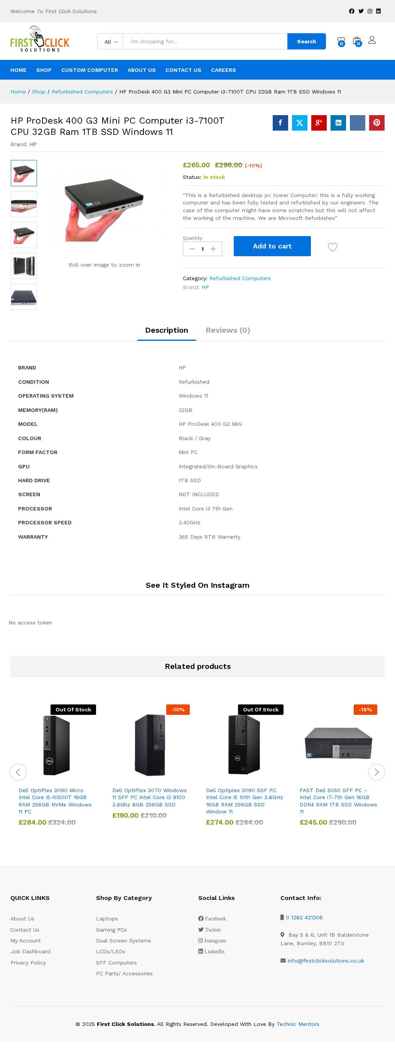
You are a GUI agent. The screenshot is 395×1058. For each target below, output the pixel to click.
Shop (44, 70)
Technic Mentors (298, 1024)
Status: (192, 177)
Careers (223, 70)
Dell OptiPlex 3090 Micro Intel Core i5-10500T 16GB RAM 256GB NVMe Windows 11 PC (55, 801)
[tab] (166, 333)
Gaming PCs (111, 930)
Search (306, 41)
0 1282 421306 (304, 917)
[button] (133, 777)
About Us (142, 70)
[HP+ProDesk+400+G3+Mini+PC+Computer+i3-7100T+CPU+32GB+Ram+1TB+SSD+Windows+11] (299, 123)
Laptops (107, 918)
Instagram (215, 940)
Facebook (215, 918)
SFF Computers (116, 962)
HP (33, 144)
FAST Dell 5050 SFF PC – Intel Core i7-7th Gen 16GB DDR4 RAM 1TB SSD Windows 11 (338, 801)
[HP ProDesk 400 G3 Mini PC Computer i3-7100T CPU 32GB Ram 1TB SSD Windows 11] (280, 123)
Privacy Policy (28, 962)
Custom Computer (89, 70)
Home (18, 70)
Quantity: (193, 238)
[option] (23, 173)
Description (166, 330)
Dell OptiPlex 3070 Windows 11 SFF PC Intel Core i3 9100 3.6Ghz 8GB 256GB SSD (149, 797)
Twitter (213, 929)
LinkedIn (214, 951)
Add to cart (272, 246)
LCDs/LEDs (110, 951)
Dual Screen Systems (123, 940)
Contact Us (183, 70)
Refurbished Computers (240, 278)
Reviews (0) (228, 330)
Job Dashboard (30, 951)
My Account (25, 940)
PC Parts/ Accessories (124, 973)
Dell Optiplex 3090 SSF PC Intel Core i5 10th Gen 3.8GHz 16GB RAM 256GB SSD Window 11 (244, 801)
